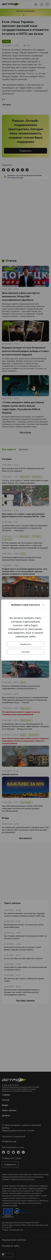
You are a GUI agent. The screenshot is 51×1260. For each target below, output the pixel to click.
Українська (25, 644)
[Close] (43, 604)
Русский (25, 652)
